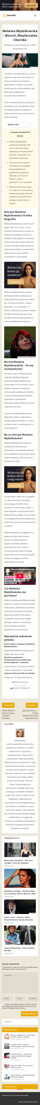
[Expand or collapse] (31, 124)
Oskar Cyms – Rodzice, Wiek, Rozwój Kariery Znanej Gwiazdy (18, 918)
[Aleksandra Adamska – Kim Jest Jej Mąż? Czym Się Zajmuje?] (20, 850)
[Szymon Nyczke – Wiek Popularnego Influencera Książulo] (6, 1076)
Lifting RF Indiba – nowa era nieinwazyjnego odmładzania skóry (22, 1046)
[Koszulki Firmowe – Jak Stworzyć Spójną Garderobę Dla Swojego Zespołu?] (6, 1055)
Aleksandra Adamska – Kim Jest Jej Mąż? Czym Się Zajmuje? (18, 861)
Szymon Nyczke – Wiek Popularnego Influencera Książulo (23, 1076)
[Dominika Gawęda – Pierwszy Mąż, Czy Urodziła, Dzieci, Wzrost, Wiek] (20, 878)
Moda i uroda (21, 1039)
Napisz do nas (33, 1102)
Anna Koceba (21, 45)
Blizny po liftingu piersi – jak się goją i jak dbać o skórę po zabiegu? (23, 1036)
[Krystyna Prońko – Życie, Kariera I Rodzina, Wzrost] (6, 1067)
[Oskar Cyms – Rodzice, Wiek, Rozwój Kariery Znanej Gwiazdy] (20, 906)
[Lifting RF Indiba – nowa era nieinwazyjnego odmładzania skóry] (6, 1046)
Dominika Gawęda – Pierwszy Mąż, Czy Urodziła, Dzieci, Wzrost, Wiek (20, 892)
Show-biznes (18, 48)
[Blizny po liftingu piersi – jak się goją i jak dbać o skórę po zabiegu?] (6, 1036)
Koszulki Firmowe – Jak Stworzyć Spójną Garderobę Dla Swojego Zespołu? (21, 1056)
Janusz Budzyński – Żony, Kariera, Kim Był (19, 949)
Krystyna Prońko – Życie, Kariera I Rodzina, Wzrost (22, 1067)
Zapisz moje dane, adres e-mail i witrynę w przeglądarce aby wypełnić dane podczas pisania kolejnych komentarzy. (19, 1006)
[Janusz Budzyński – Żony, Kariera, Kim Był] (20, 935)
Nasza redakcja (23, 1102)
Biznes (19, 1060)
